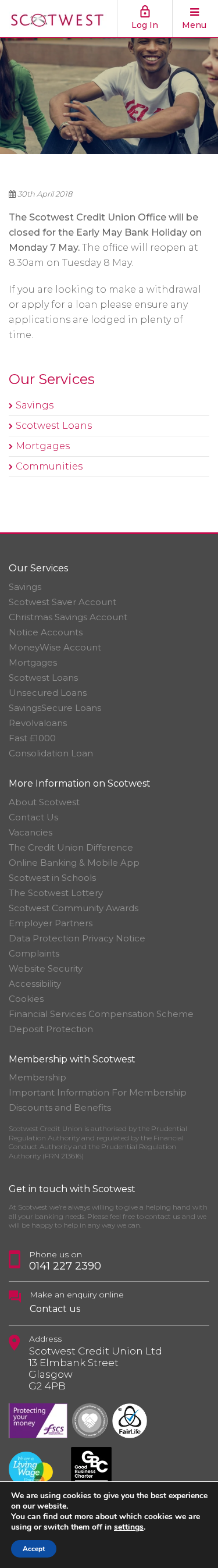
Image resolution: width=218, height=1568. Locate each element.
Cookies (26, 998)
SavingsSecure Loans (55, 707)
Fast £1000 (32, 738)
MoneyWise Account (55, 647)
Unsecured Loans (48, 692)
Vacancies (30, 832)
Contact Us (33, 817)
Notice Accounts (46, 632)
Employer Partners (50, 923)
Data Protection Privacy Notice (77, 938)
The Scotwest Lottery (56, 892)
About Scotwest (44, 802)
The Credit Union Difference (71, 847)
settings (129, 1527)
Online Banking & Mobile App (74, 862)
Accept (34, 1548)
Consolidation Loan (51, 753)
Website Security (46, 968)
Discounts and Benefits (60, 1107)
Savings (34, 405)
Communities (49, 466)
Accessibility (35, 983)
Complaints (34, 953)
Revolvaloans (38, 722)
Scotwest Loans (54, 425)
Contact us (55, 1308)
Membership (37, 1077)
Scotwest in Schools (52, 877)
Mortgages (43, 445)
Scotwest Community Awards (73, 907)
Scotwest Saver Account (62, 601)
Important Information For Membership (98, 1092)
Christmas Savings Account (68, 617)
